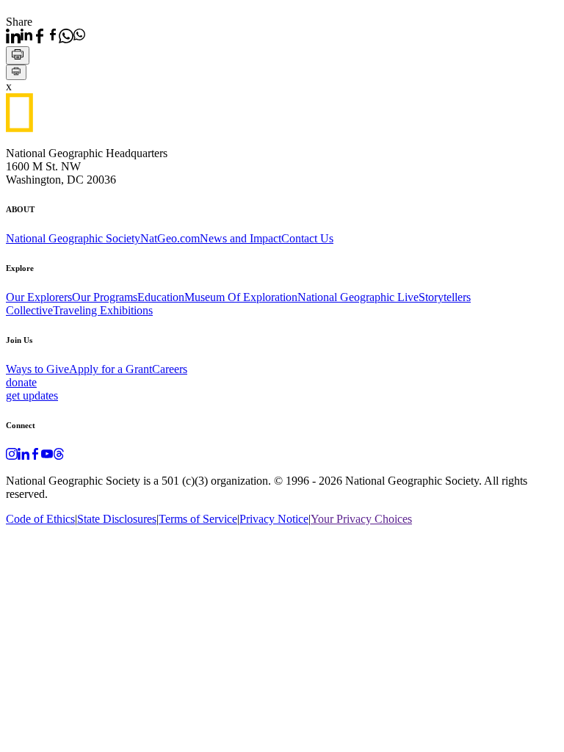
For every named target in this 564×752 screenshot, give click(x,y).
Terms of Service (198, 519)
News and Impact (240, 238)
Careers (169, 369)
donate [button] (21, 382)
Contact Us (307, 238)
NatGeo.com (170, 238)
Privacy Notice (273, 519)
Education (160, 297)
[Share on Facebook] (45, 36)
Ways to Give (37, 369)
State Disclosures (116, 519)
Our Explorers (39, 297)
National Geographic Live (358, 297)
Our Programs (104, 297)
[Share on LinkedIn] (19, 36)
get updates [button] (32, 395)
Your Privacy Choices (361, 519)
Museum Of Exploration (240, 297)
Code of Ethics (40, 519)
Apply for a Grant (110, 369)
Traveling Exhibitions (103, 310)
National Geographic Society (73, 238)
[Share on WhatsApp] (72, 36)
